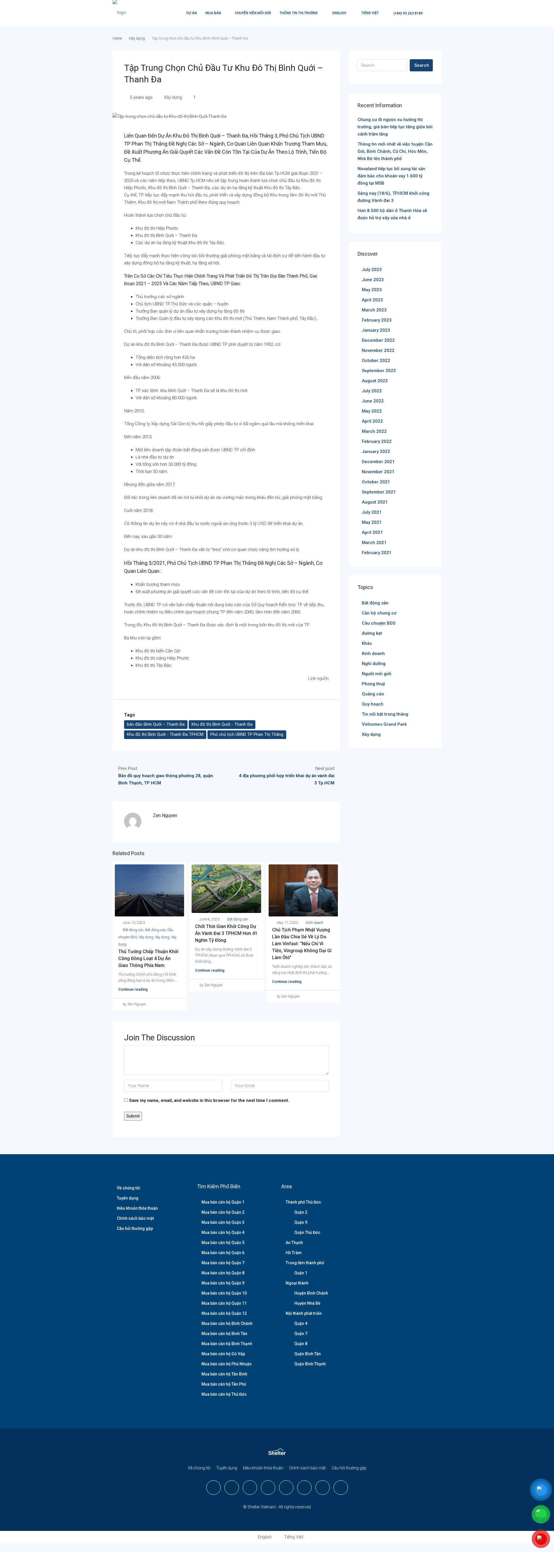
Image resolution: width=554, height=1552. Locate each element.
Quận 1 (300, 1273)
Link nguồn (318, 678)
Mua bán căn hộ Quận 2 (222, 1212)
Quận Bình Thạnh (310, 1364)
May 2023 (372, 289)
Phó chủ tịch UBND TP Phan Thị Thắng (246, 734)
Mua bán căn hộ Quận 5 (222, 1242)
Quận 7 (300, 1333)
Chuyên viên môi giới (253, 13)
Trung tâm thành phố (305, 1262)
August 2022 (375, 380)
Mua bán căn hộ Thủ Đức (224, 1394)
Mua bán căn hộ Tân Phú (223, 1384)
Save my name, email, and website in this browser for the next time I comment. (209, 1100)
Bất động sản (133, 930)
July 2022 (372, 390)
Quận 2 (300, 1212)
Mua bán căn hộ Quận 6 (222, 1252)
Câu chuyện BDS (378, 623)
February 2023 (377, 320)
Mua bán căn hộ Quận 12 (224, 1313)
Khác (367, 643)
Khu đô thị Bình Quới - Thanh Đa (222, 724)
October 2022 (376, 360)
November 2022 (378, 350)
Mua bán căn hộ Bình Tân (224, 1333)
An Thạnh (294, 1242)
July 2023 (372, 269)
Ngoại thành (297, 1283)
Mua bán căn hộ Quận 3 (222, 1222)
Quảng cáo (373, 694)
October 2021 (376, 481)
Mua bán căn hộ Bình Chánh (226, 1323)
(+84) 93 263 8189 (408, 13)
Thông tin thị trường (299, 13)
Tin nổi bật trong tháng (385, 714)
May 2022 (372, 411)
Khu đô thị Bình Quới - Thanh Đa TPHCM (165, 734)
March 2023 (374, 310)
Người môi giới (376, 673)
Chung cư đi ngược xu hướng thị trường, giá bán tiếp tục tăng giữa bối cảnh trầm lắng (395, 127)
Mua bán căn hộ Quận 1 (222, 1202)
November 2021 (378, 471)
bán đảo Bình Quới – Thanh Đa (156, 724)
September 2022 (379, 370)
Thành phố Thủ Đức (303, 1202)
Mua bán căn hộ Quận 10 (224, 1293)
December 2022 (378, 340)
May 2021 (372, 522)
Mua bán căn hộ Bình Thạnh (226, 1343)
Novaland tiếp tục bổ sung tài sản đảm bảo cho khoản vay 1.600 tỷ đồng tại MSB (391, 176)
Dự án (191, 13)
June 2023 (373, 279)
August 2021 (375, 502)
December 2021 (378, 461)
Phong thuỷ (373, 683)
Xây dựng (137, 38)
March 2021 (374, 542)
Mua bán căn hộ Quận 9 (222, 1283)
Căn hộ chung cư (379, 613)
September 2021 (379, 492)
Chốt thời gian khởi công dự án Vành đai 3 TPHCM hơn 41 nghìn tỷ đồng (226, 933)
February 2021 (377, 552)
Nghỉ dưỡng (373, 663)
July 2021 (372, 512)
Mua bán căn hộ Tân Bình (224, 1374)
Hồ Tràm (294, 1252)
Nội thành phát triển (304, 1313)
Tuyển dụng (127, 1198)
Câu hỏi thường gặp (135, 1228)
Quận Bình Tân (307, 1353)
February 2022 (377, 441)
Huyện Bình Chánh (311, 1293)
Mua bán (213, 13)
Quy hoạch (372, 704)
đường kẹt (372, 633)
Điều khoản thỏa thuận (137, 1208)
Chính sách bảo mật (135, 1218)
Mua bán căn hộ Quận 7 (222, 1262)
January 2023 (376, 330)
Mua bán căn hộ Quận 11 (224, 1303)
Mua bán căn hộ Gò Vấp (223, 1353)
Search (421, 65)
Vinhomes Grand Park (384, 724)
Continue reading (133, 989)
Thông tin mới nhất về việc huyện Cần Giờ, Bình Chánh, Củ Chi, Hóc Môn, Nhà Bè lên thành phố (395, 151)
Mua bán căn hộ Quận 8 (222, 1273)
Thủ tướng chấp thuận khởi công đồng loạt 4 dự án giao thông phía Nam (148, 958)
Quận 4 (300, 1323)
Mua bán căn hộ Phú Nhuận (226, 1364)
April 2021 (372, 532)
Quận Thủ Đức (307, 1232)
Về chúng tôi (128, 1188)
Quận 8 (300, 1343)
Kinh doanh (314, 923)
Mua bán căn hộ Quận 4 (222, 1232)
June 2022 (373, 401)
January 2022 (376, 451)
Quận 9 (300, 1222)
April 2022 (372, 421)
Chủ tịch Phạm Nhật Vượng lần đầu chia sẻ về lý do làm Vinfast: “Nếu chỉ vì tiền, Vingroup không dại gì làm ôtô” (302, 943)
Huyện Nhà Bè (307, 1303)
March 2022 (374, 431)
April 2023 (372, 299)
